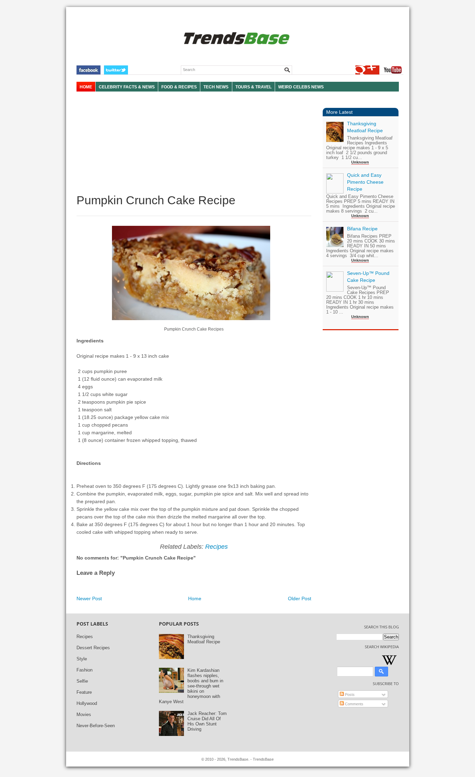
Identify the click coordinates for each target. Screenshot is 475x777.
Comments (353, 704)
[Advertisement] (194, 142)
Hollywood (87, 703)
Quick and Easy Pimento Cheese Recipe (365, 182)
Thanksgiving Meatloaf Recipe (203, 639)
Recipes (216, 546)
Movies (84, 714)
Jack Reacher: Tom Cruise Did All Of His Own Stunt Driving (207, 721)
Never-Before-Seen (96, 725)
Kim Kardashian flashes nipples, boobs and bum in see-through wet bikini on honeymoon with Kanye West (191, 686)
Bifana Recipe (362, 228)
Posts (349, 694)
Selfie (82, 681)
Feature (84, 692)
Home (194, 598)
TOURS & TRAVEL (253, 87)
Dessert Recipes (93, 647)
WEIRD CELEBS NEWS (301, 87)
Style (82, 658)
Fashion (84, 670)
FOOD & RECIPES (179, 87)
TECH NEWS (215, 87)
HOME (86, 87)
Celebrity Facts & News (127, 87)
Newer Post (89, 598)
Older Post (299, 598)
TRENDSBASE (235, 38)
